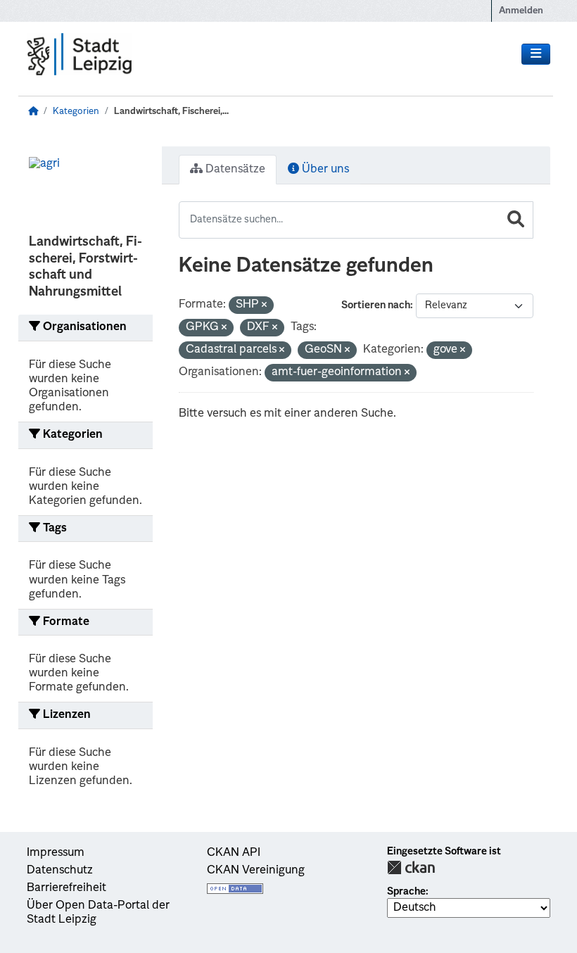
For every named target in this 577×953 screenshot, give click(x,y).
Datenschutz (60, 870)
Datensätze (234, 169)
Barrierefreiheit (66, 888)
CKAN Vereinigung (256, 870)
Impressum (55, 853)
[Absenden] (515, 220)
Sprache (406, 892)
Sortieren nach (375, 305)
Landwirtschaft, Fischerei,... (171, 111)
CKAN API (233, 853)
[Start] (33, 111)
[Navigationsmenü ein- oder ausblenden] (535, 54)
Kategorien (76, 111)
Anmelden (521, 10)
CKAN (411, 867)
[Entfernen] (264, 306)
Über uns (324, 169)
